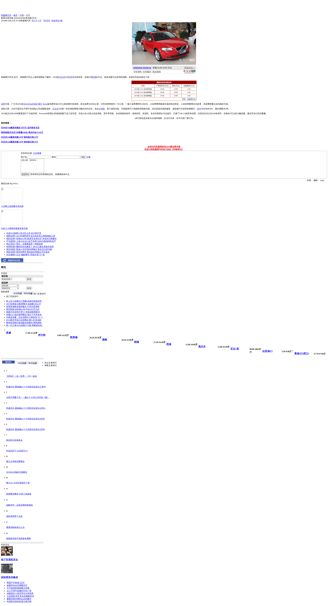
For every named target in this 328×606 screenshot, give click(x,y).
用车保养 (11, 252)
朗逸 (136, 342)
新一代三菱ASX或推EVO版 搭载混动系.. (24, 325)
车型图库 (147, 72)
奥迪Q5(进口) (301, 353)
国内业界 (11, 238)
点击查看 (37, 153)
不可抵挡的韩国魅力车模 (18, 588)
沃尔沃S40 (147, 68)
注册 (88, 157)
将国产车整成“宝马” (16, 583)
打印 (47, 21)
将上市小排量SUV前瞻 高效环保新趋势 (24, 301)
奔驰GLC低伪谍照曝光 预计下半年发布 (24, 314)
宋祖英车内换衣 (9, 577)
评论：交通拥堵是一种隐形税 (29, 244)
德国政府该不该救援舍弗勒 (18, 538)
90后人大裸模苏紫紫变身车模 (14, 228)
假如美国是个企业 (14, 516)
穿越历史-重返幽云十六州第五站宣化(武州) (25, 419)
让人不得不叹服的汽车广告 (19, 591)
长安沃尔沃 (137, 68)
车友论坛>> (189, 68)
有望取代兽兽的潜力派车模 (19, 601)
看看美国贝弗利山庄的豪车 (19, 599)
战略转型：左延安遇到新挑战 (19, 505)
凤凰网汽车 (6, 15)
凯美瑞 (74, 337)
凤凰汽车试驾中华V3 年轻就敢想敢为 (23, 312)
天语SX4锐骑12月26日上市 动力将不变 (23, 233)
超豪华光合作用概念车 (17, 585)
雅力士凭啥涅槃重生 (15, 461)
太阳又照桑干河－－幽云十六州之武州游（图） (27, 397)
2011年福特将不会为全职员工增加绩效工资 (35, 236)
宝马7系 (234, 348)
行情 (22, 15)
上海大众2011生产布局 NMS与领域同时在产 (36, 241)
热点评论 (11, 244)
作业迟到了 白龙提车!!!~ (17, 451)
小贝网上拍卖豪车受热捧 (12, 206)
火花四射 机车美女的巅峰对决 (20, 596)
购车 (15, 15)
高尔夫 (202, 346)
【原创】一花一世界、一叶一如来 (21, 376)
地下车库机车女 (9, 559)
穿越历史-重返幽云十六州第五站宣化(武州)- (26, 408)
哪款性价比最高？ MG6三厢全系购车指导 (35, 247)
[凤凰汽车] (189, 73)
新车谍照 (11, 249)
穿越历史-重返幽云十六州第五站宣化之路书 (26, 387)
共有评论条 (57, 21)
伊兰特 (41, 335)
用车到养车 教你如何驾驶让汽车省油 (32, 252)
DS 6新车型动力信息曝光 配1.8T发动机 (23, 320)
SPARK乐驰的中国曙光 (16, 472)
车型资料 (137, 72)
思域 (168, 344)
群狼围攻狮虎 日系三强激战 (18, 494)
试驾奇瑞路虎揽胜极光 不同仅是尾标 (22, 306)
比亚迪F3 (267, 351)
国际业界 (11, 236)
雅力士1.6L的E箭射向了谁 (18, 483)
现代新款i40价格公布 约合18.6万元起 (22, 309)
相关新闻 (157, 72)
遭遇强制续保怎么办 (15, 527)
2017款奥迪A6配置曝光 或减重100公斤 (23, 304)
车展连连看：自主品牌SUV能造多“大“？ (24, 317)
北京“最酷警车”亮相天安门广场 (30, 255)
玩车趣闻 (11, 255)
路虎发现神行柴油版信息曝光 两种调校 (24, 323)
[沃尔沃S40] (164, 64)
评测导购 (11, 247)
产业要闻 (11, 241)
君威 (8, 332)
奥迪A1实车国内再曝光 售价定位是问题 (34, 249)
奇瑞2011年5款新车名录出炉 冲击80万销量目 (36, 238)
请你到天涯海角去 (14, 440)
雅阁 (104, 339)
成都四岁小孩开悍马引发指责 (20, 593)
